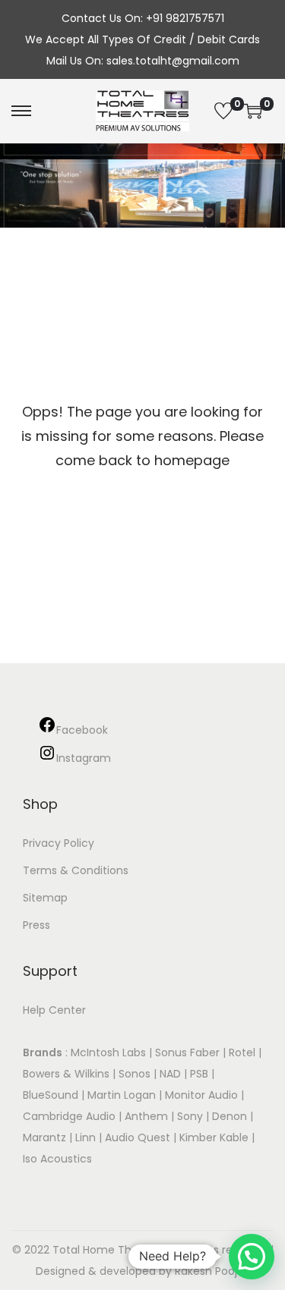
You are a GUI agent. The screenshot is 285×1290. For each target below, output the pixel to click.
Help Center (54, 1010)
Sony (190, 1116)
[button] (251, 1256)
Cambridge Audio (69, 1116)
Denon (229, 1116)
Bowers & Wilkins (66, 1073)
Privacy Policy (58, 843)
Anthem (146, 1116)
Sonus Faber (187, 1052)
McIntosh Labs (108, 1052)
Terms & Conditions (75, 870)
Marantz (44, 1137)
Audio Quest (137, 1137)
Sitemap (45, 897)
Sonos (134, 1073)
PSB (199, 1073)
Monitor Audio (203, 1095)
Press (36, 925)
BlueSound (50, 1095)
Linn (85, 1137)
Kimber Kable (214, 1137)
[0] (223, 111)
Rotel (242, 1052)
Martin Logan (121, 1095)
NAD (170, 1073)
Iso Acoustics (57, 1158)
